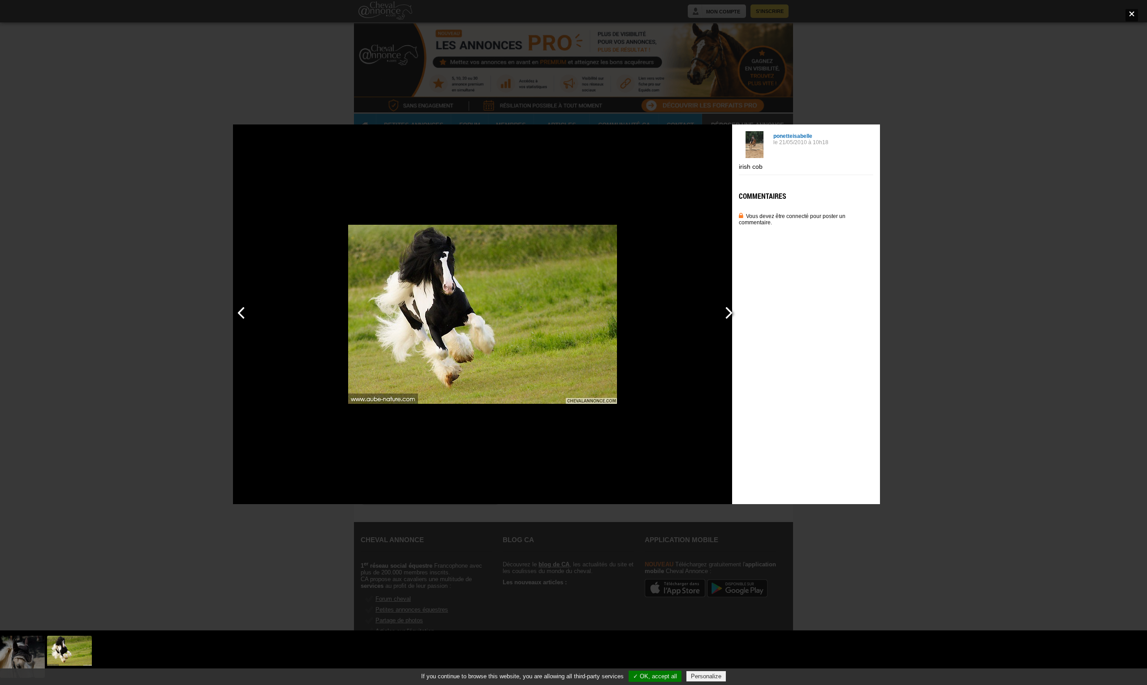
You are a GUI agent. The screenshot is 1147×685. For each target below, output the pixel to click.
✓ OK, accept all (655, 676)
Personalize (706, 676)
